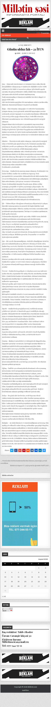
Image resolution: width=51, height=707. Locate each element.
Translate (45, 33)
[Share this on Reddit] (28, 450)
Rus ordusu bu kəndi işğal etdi (10, 39)
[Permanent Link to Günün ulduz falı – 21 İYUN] (25, 68)
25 (12, 586)
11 (12, 577)
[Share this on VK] (32, 450)
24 (5, 586)
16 (45, 577)
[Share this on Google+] (20, 450)
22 (39, 581)
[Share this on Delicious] (44, 450)
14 (32, 577)
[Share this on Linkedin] (40, 450)
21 (32, 581)
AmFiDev (25, 690)
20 (25, 581)
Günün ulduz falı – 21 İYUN (25, 49)
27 (25, 586)
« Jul (4, 596)
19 (18, 581)
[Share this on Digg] (36, 450)
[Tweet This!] (12, 450)
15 (39, 577)
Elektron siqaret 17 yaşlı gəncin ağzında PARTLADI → (30, 465)
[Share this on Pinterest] (24, 450)
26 (18, 586)
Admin (18, 53)
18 (12, 581)
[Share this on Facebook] (16, 450)
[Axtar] (27, 37)
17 (5, 581)
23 (45, 581)
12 (18, 577)
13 (25, 577)
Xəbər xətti (27, 45)
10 (5, 577)
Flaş (21, 45)
